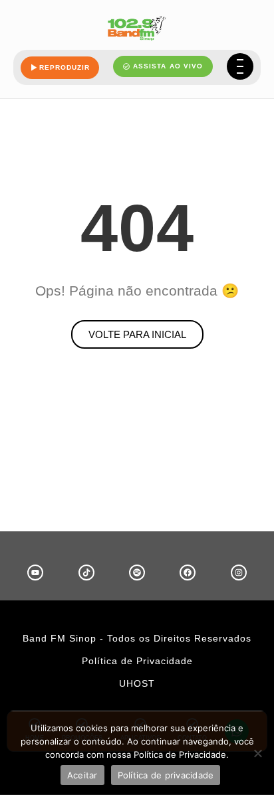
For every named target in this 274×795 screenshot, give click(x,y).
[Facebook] (188, 572)
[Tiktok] (86, 572)
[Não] (257, 753)
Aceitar (82, 775)
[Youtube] (35, 572)
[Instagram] (239, 572)
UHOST (137, 683)
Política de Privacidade (137, 661)
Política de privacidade (166, 775)
